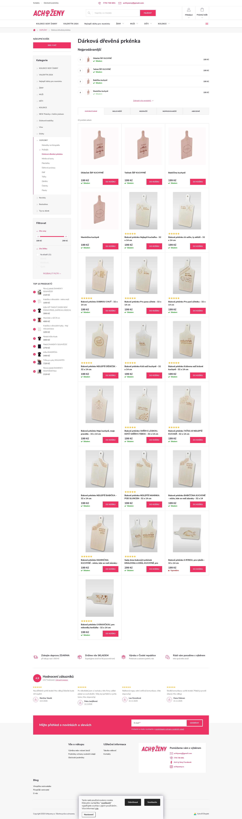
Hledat (148, 13)
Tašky (44, 177)
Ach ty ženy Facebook (182, 762)
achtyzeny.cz (179, 766)
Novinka (44, 263)
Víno (41, 127)
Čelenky (45, 186)
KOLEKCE (43, 107)
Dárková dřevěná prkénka (52, 154)
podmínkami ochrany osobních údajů (169, 729)
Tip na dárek (44, 211)
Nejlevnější (117, 111)
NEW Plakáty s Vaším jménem (51, 114)
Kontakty (36, 3)
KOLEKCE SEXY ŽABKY (48, 68)
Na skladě (45, 255)
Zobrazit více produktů (142, 101)
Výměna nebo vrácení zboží (79, 750)
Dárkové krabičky (46, 120)
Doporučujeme (91, 111)
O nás (35, 793)
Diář (43, 172)
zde (96, 808)
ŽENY (41, 88)
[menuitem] (46, 24)
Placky (44, 190)
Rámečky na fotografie (51, 145)
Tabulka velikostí (109, 750)
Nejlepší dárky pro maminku (50, 81)
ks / (52, 45)
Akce (43, 259)
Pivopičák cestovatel (41, 790)
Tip (42, 267)
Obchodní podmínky (51, 3)
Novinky (42, 198)
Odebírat (194, 723)
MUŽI (41, 94)
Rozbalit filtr (51, 273)
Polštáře (45, 150)
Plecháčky (46, 163)
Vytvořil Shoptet (203, 814)
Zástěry (45, 181)
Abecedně (196, 111)
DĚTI (41, 101)
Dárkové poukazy (48, 168)
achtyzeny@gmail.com (183, 753)
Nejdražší (143, 111)
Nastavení (88, 814)
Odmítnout (133, 802)
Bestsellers (43, 204)
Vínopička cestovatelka (42, 786)
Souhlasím (152, 802)
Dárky (41, 134)
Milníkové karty (48, 159)
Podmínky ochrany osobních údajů (81, 754)
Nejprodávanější (169, 111)
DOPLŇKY (43, 140)
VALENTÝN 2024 (46, 75)
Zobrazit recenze (61, 680)
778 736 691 (179, 758)
